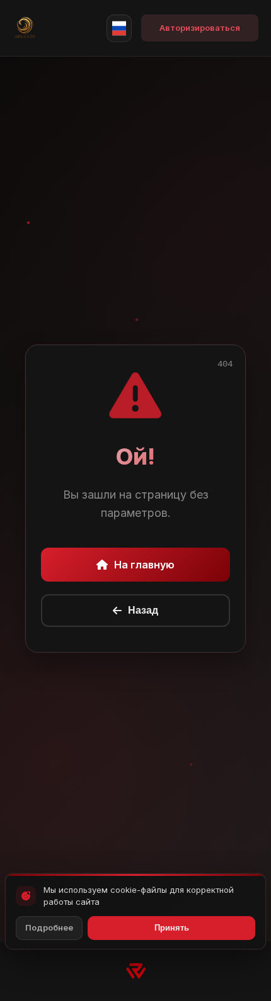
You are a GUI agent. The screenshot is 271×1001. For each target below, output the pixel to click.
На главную (144, 564)
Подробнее (49, 927)
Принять (171, 927)
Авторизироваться (199, 28)
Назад (143, 610)
